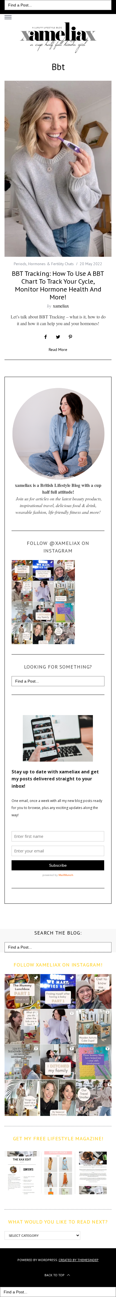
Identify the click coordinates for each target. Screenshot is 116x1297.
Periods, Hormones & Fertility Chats (44, 263)
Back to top (54, 1275)
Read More (58, 350)
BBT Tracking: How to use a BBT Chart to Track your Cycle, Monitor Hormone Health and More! (58, 285)
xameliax (61, 306)
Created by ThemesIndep (79, 1260)
